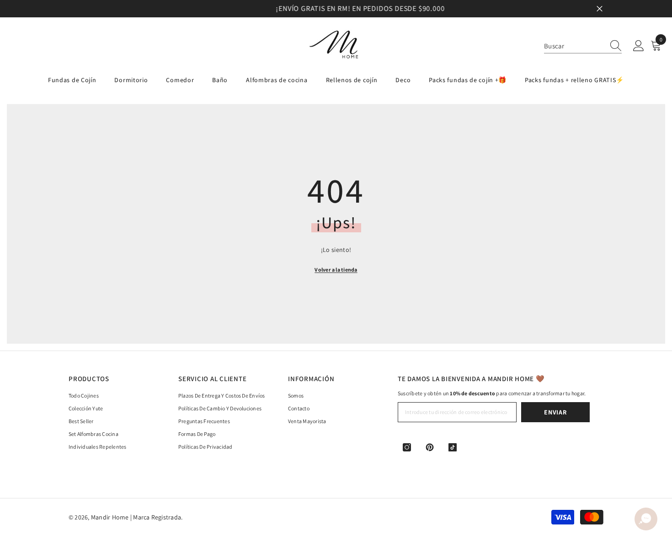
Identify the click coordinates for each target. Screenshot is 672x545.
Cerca (599, 9)
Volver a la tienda (336, 269)
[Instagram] (407, 447)
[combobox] (574, 46)
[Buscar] (583, 46)
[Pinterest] (430, 447)
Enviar (555, 412)
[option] (336, 8)
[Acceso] (638, 46)
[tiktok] (452, 447)
